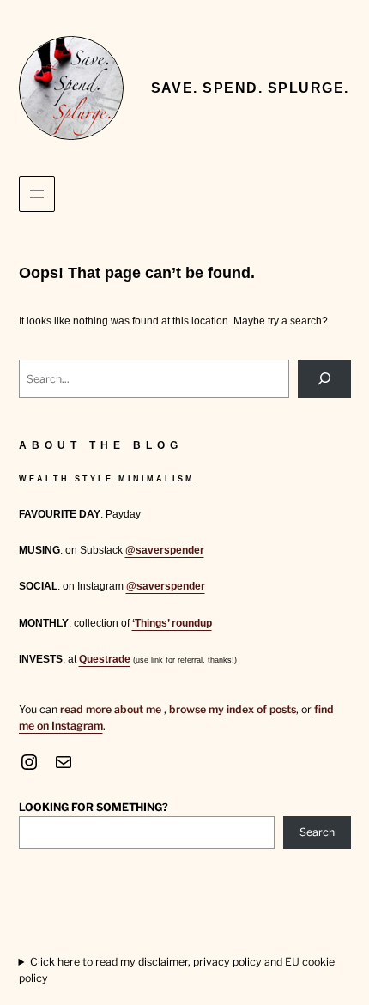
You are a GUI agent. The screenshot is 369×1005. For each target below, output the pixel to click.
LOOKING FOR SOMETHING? (93, 807)
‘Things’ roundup (172, 623)
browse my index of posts (232, 709)
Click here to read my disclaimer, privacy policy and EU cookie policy (177, 969)
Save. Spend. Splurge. (250, 87)
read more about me (112, 709)
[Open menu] (37, 194)
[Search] (324, 379)
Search (317, 832)
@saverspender (164, 550)
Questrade (104, 659)
